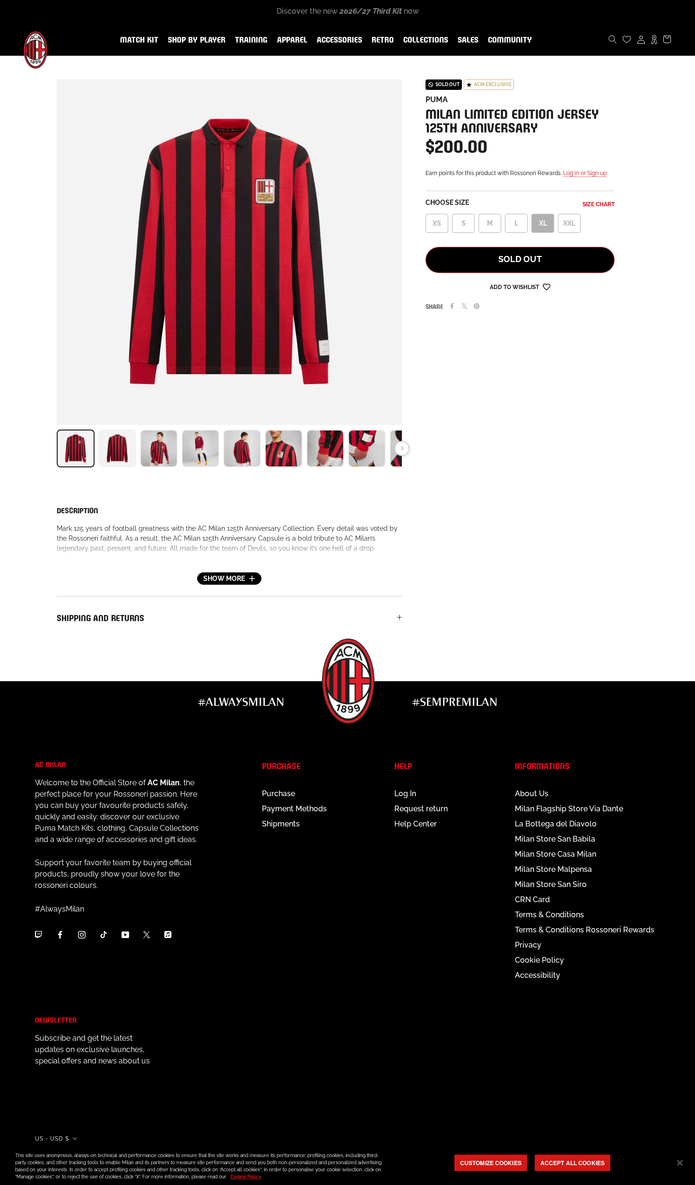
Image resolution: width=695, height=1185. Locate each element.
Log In (405, 793)
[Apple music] (168, 934)
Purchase (278, 793)
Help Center (415, 823)
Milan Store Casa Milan (555, 854)
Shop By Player (197, 40)
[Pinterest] (476, 306)
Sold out (520, 259)
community (508, 40)
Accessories (337, 40)
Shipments (281, 823)
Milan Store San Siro (551, 884)
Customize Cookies (490, 1163)
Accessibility (537, 975)
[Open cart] (667, 39)
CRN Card (532, 899)
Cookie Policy (539, 960)
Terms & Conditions (549, 914)
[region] (347, 1163)
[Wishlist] (627, 39)
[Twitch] (38, 934)
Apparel (290, 40)
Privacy (528, 944)
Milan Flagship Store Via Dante (569, 808)
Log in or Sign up (585, 173)
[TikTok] (103, 934)
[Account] (641, 39)
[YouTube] (125, 934)
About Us (531, 793)
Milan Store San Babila (555, 838)
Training (249, 40)
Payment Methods (294, 808)
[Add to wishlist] (546, 286)
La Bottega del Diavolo (556, 823)
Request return (421, 808)
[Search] (612, 39)
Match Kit (137, 40)
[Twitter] (464, 306)
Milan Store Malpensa (553, 869)
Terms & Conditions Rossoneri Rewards (584, 929)
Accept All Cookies (572, 1163)
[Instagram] (82, 934)
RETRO (381, 40)
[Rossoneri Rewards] (654, 39)
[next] (401, 448)
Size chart (598, 204)
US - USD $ (52, 1138)
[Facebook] (452, 306)
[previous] (56, 448)
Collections (424, 40)
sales (466, 40)
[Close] (679, 1162)
